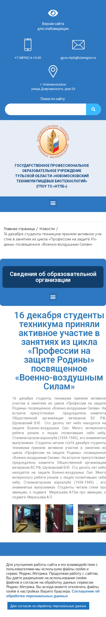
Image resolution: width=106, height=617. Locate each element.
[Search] (93, 109)
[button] (53, 203)
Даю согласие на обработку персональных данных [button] (48, 605)
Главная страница (19, 229)
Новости (47, 229)
